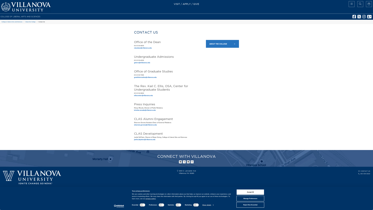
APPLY (187, 4)
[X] (359, 17)
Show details (206, 205)
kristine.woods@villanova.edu (145, 110)
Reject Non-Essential (250, 205)
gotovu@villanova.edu (142, 63)
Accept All (250, 192)
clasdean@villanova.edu (143, 48)
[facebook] (355, 17)
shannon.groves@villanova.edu (145, 125)
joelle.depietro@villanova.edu (144, 139)
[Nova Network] (370, 17)
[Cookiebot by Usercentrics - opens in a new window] (119, 206)
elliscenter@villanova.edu (143, 95)
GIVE (196, 4)
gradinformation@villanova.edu (145, 77)
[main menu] (352, 4)
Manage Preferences (250, 198)
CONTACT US (365, 171)
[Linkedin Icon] (188, 161)
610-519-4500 (365, 174)
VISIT (177, 4)
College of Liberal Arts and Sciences (20, 17)
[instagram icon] (192, 161)
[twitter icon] (184, 161)
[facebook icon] (180, 161)
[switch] (161, 204)
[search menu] (360, 4)
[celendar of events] (369, 4)
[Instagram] (364, 17)
